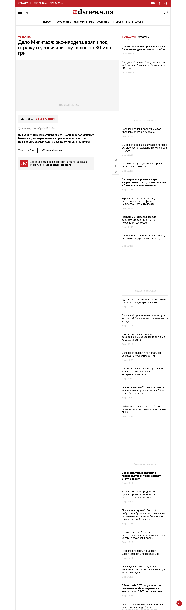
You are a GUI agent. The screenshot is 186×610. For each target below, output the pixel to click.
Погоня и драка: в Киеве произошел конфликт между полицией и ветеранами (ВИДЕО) (143, 372)
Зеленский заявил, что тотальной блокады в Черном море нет (142, 354)
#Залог (31, 150)
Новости (48, 22)
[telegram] (165, 3)
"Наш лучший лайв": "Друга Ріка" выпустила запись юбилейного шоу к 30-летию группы (143, 570)
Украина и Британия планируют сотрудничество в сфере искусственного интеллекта (140, 201)
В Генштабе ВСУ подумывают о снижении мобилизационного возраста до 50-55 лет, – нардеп (142, 588)
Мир (91, 22)
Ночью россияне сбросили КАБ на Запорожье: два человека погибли (143, 48)
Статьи (144, 37)
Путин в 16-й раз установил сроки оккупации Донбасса (142, 165)
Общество (102, 22)
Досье (139, 22)
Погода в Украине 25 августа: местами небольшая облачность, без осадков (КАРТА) (144, 65)
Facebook (51, 165)
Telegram (65, 165)
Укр (27, 12)
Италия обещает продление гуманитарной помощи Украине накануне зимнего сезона (140, 495)
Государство (63, 22)
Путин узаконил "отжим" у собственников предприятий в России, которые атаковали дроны (144, 535)
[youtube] (153, 3)
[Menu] (20, 12)
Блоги (129, 22)
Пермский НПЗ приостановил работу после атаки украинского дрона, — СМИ (143, 239)
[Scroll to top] (179, 603)
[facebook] (159, 3)
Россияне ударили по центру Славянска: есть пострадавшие (140, 552)
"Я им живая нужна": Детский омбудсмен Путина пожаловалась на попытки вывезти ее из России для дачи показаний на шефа (143, 515)
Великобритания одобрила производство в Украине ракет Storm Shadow (141, 476)
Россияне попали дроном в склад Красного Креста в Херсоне (141, 130)
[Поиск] (166, 12)
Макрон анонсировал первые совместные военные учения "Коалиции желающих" (139, 220)
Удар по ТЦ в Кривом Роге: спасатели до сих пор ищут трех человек (144, 301)
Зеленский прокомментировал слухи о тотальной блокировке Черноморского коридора (145, 318)
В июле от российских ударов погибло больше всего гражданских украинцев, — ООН (144, 148)
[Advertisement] (67, 83)
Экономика (80, 22)
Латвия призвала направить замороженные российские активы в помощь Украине (143, 337)
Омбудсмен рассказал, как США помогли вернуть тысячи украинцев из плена (144, 409)
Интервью (117, 22)
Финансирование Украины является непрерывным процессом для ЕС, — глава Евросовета (143, 390)
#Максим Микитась (52, 150)
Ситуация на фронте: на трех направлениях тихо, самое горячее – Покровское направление (144, 182)
